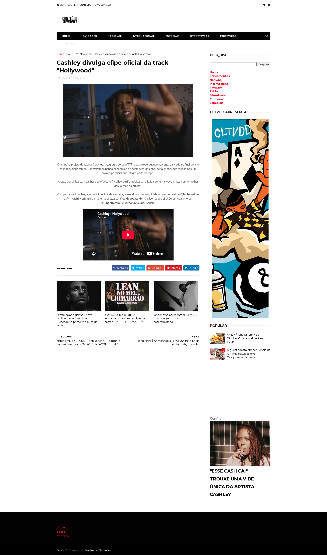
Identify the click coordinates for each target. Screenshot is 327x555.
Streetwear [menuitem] (218, 95)
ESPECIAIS (172, 35)
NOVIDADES (89, 35)
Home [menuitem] (214, 72)
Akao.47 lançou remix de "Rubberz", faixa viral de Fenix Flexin (246, 338)
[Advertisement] (240, 389)
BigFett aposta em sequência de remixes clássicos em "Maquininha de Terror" (248, 353)
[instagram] (269, 5)
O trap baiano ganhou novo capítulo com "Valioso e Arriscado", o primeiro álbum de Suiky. (77, 320)
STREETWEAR (199, 35)
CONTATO (85, 4)
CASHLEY (72, 53)
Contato (63, 536)
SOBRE (71, 4)
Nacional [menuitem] (216, 80)
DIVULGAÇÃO (103, 4)
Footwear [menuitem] (217, 99)
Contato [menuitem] (216, 87)
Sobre (61, 531)
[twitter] (264, 5)
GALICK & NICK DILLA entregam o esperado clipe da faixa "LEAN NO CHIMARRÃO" (125, 318)
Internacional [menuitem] (219, 84)
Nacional (85, 53)
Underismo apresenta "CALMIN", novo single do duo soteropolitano (175, 318)
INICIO (60, 4)
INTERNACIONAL (143, 35)
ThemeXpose (76, 550)
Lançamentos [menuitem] (220, 76)
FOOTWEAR (228, 35)
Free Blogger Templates (98, 550)
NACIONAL (115, 35)
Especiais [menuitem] (216, 103)
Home (66, 35)
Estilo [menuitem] (214, 91)
